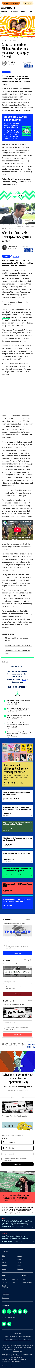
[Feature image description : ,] (17, 1181)
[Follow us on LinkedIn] (25, 1313)
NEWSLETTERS (17, 1097)
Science (4, 1269)
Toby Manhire (12, 246)
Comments (15, 256)
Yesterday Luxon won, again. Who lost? (18, 645)
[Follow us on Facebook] (4, 1313)
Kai (3, 1259)
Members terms (27, 1282)
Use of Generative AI (6, 1286)
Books (30, 11)
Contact (4, 1279)
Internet (4, 1262)
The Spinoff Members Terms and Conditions (17, 1336)
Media (19, 1265)
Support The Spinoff (11, 3)
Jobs (13, 1282)
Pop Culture (14, 11)
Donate (24, 1279)
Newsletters (5, 1298)
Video (3, 1256)
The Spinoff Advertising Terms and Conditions (17, 1340)
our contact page (17, 1351)
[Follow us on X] (9, 1313)
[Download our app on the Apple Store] (4, 1325)
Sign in (29, 3)
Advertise (15, 1279)
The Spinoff (11, 62)
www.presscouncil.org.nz (17, 1357)
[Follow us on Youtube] (15, 1313)
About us (4, 1282)
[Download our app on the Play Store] (9, 1325)
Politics (4, 11)
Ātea (23, 11)
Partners (4, 1265)
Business (20, 1269)
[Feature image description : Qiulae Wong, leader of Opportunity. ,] (17, 1061)
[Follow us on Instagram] (20, 1313)
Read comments (17, 687)
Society (20, 1256)
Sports (20, 1262)
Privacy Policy (17, 1333)
